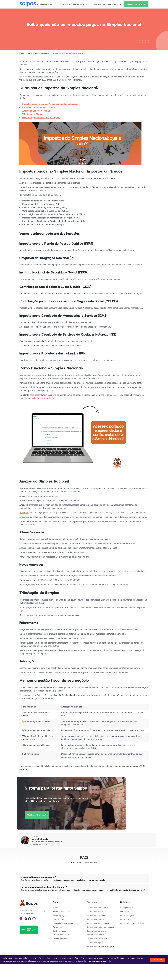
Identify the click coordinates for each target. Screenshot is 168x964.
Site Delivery (125, 912)
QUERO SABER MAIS (36, 815)
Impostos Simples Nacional (72, 4)
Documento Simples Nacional (105, 4)
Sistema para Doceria (95, 935)
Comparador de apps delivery (132, 923)
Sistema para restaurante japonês (100, 927)
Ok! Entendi (157, 960)
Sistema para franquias (96, 915)
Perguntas (57, 927)
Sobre (55, 908)
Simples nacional (42, 54)
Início (21, 54)
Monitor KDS (125, 919)
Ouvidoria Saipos (60, 939)
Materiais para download (63, 923)
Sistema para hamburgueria (98, 923)
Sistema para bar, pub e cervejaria (100, 946)
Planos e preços (59, 915)
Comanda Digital (127, 915)
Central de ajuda (59, 931)
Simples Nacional (45, 4)
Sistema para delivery (95, 912)
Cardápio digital (126, 908)
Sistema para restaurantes (97, 908)
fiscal (29, 54)
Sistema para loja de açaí (97, 943)
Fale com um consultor (136, 4)
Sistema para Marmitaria (97, 939)
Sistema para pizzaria (95, 919)
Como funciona (59, 919)
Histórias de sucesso (61, 912)
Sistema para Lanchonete (97, 931)
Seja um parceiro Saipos (62, 935)
